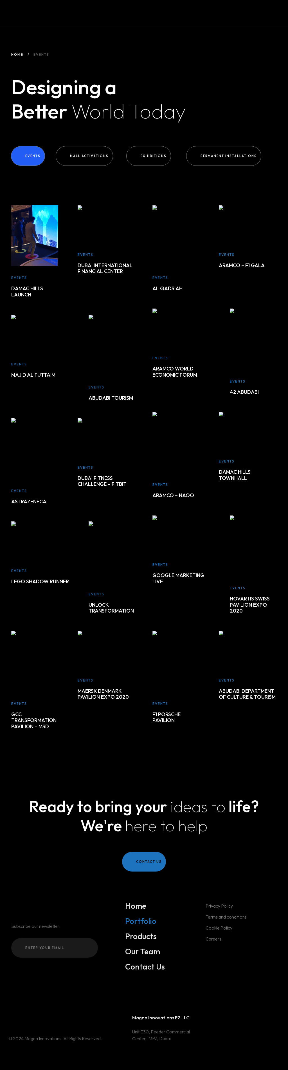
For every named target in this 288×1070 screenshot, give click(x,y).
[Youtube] (35, 1018)
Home (17, 54)
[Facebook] (19, 1018)
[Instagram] (10, 1018)
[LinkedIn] (27, 1018)
